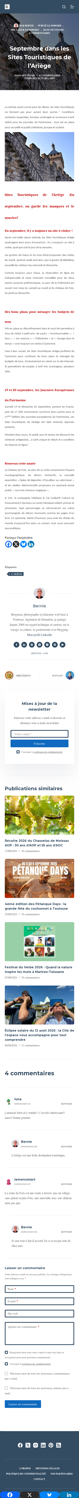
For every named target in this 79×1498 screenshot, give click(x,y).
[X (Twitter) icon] (39, 645)
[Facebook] (8, 544)
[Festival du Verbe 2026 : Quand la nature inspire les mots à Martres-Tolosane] (39, 941)
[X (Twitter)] (28, 1445)
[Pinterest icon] (55, 645)
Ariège (16, 574)
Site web (13, 1313)
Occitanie (57, 29)
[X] (16, 544)
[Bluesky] (23, 544)
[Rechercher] (64, 6)
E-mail (13, 1301)
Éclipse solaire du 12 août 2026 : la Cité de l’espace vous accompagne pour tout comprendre (39, 1035)
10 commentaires (30, 851)
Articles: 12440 (39, 653)
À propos (25, 1468)
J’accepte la (42, 752)
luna (17, 1099)
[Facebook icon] (16, 645)
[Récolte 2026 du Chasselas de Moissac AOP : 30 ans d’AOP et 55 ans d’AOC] (39, 815)
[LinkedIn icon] (24, 645)
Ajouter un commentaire (23, 1327)
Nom (12, 1289)
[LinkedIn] (43, 1445)
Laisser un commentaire (23, 1404)
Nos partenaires (62, 1473)
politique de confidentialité (48, 752)
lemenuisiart (24, 1179)
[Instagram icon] (47, 645)
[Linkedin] (31, 544)
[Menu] (72, 7)
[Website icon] (32, 645)
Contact (39, 1479)
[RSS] (58, 1445)
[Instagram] (35, 1445)
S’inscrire (39, 743)
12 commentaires (30, 1045)
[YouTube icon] (62, 645)
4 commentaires (39, 33)
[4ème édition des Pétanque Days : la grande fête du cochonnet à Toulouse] (39, 878)
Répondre (66, 1103)
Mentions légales (47, 1468)
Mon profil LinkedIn (39, 635)
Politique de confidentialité (26, 1473)
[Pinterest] (51, 1445)
